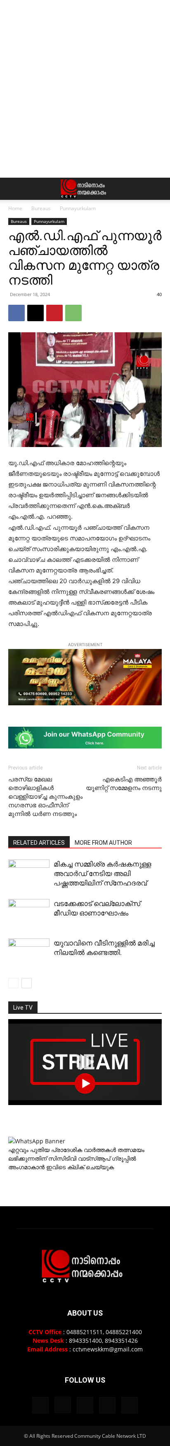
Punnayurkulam (78, 208)
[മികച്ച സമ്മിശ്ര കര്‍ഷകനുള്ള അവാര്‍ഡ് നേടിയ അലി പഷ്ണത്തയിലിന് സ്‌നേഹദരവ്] (29, 873)
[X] (35, 313)
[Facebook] (16, 313)
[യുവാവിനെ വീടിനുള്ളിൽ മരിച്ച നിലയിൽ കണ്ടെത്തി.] (29, 966)
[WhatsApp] (73, 313)
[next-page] (26, 983)
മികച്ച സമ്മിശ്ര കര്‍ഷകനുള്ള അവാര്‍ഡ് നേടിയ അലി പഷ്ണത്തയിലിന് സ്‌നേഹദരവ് (102, 873)
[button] (14, 189)
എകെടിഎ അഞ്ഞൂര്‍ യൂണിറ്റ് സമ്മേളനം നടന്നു (124, 784)
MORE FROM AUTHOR (103, 842)
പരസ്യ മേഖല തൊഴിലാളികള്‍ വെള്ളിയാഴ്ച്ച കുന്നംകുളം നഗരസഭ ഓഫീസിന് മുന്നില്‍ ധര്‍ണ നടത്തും (45, 797)
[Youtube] (129, 1405)
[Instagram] (62, 1405)
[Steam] (85, 1405)
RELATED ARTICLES (39, 842)
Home (15, 208)
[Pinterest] (54, 313)
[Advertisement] (85, 89)
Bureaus (41, 208)
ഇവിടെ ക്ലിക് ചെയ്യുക (80, 1167)
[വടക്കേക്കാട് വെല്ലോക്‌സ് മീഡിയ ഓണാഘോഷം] (29, 914)
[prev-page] (13, 983)
